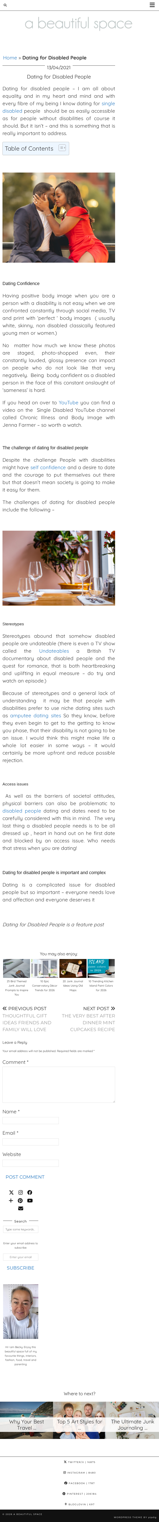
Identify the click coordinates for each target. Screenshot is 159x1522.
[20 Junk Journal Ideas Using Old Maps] (73, 968)
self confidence (48, 467)
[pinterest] (20, 1200)
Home (10, 57)
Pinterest (81, 1493)
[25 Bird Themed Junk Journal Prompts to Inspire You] (16, 968)
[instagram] (20, 1192)
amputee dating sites (35, 715)
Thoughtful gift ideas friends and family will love (26, 1019)
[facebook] (29, 1192)
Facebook (81, 1483)
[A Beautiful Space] (79, 18)
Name (10, 1111)
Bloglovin (81, 1504)
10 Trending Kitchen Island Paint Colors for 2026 (101, 986)
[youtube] (30, 1200)
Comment (15, 1062)
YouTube (68, 402)
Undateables (54, 651)
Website (11, 1154)
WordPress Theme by (135, 1517)
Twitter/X (81, 1462)
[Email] (20, 1208)
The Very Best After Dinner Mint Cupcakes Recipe (88, 1019)
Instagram (81, 1472)
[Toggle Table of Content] (60, 147)
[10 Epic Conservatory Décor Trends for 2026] (44, 968)
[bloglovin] (11, 1200)
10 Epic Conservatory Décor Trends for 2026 (44, 986)
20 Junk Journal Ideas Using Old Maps (73, 986)
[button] (153, 5)
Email (10, 1133)
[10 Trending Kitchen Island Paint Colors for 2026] (101, 968)
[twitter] (11, 1192)
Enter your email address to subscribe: (20, 1245)
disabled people (21, 811)
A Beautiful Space (27, 1514)
